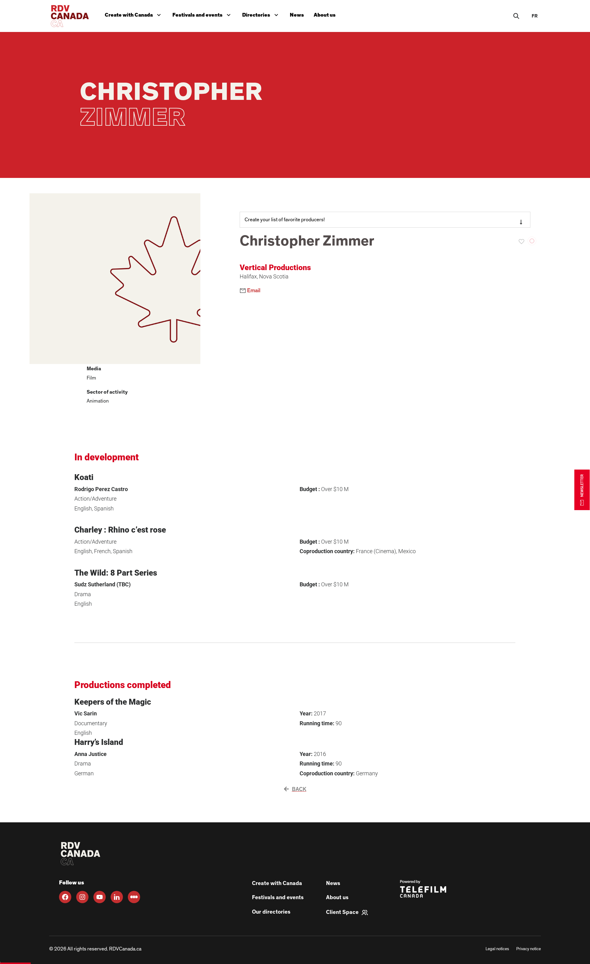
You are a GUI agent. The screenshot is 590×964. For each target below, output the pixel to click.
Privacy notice (528, 949)
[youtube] (99, 897)
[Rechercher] (516, 16)
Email (253, 290)
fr (535, 16)
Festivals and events (203, 14)
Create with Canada (134, 14)
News (297, 15)
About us (325, 15)
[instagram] (82, 897)
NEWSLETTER (582, 485)
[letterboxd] (134, 897)
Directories (261, 14)
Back (299, 789)
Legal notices (497, 949)
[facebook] (65, 897)
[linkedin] (117, 897)
